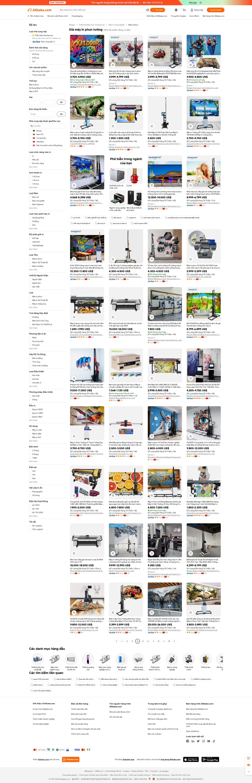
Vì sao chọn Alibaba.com (43, 709)
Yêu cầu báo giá (115, 717)
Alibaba (72, 25)
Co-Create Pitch (39, 714)
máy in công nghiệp (110, 685)
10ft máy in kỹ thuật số (81, 223)
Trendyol (154, 771)
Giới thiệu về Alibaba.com (44, 703)
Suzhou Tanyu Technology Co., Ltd (200, 454)
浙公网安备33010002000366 (169, 779)
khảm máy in (38, 685)
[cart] (185, 10)
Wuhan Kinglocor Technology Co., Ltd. (124, 147)
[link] (248, 758)
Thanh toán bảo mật (79, 709)
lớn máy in (101, 223)
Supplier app (128, 759)
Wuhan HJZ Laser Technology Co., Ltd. (202, 88)
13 (169, 641)
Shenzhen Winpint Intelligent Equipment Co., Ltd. (165, 457)
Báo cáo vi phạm (154, 734)
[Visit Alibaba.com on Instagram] (203, 741)
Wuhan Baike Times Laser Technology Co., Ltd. (204, 203)
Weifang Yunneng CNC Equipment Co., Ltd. (87, 203)
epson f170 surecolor (41, 679)
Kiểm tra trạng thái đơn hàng (197, 719)
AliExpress (88, 771)
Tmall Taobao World (113, 771)
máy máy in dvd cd (119, 223)
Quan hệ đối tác (192, 731)
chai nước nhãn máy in (151, 218)
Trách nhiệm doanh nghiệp (43, 719)
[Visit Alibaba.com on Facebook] (187, 741)
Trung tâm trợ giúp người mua (160, 709)
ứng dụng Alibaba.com (170, 759)
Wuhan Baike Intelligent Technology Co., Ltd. (126, 86)
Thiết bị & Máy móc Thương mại (92, 25)
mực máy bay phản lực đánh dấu (137, 679)
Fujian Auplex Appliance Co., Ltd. (122, 398)
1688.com (99, 771)
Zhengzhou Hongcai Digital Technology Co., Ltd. (87, 335)
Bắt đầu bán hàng (193, 714)
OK (61, 102)
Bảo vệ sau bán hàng (79, 724)
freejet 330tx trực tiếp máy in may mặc (171, 679)
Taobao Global (137, 771)
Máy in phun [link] (133, 25)
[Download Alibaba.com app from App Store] (191, 759)
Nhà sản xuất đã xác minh (119, 712)
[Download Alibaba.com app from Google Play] (210, 759)
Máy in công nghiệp (116, 25)
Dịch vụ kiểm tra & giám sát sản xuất (85, 729)
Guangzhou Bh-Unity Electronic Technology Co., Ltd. (204, 144)
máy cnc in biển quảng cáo (186, 685)
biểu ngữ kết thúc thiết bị (97, 218)
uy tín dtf (76, 218)
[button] (147, 10)
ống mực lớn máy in (86, 679)
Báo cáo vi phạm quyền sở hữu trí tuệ (163, 729)
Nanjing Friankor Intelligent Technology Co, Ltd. (87, 396)
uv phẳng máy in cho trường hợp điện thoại (183, 218)
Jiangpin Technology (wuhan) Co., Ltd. (85, 84)
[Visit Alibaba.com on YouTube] (208, 741)
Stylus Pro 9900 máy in (86, 685)
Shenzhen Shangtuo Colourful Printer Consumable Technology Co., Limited (165, 144)
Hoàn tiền (152, 724)
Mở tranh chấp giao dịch (157, 719)
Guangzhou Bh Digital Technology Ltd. (202, 630)
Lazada (126, 771)
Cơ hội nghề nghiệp (41, 724)
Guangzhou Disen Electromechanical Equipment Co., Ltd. (87, 513)
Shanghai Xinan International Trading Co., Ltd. (165, 574)
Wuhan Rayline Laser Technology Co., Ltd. (165, 340)
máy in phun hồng (161, 685)
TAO (146, 771)
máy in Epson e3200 (63, 679)
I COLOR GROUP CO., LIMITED (82, 144)
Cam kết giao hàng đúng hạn (82, 719)
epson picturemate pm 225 (60, 685)
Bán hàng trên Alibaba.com (197, 709)
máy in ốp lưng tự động (42, 691)
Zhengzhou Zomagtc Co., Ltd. (121, 454)
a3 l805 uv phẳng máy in (202, 679)
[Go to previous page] (116, 641)
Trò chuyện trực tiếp (156, 714)
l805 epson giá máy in (109, 679)
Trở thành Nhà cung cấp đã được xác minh (201, 725)
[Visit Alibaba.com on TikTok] (214, 741)
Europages (164, 771)
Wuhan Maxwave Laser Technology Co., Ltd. (126, 277)
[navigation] (47, 333)
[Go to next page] (174, 641)
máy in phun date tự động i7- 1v (136, 685)
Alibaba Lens (43, 759)
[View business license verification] (149, 779)
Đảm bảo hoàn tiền (79, 714)
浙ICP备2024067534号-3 (193, 779)
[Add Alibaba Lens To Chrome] (70, 759)
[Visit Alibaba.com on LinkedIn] (193, 741)
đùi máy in (117, 218)
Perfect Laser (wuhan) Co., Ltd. (121, 571)
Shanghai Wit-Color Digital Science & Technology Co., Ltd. (126, 335)
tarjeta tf (132, 218)
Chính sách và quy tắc (80, 734)
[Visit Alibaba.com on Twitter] (198, 741)
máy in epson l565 (140, 223)
